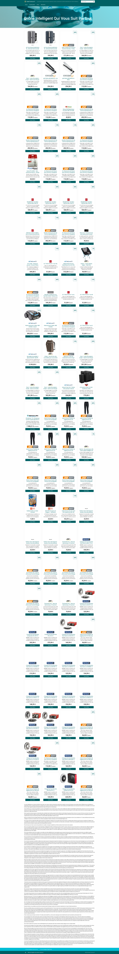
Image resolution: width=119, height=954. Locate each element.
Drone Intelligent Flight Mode (46, 949)
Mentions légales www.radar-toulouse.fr (36, 952)
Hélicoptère (43, 4)
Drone (26, 4)
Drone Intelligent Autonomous (32, 949)
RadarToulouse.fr (31, 1)
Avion (38, 4)
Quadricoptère (32, 4)
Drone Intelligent (29, 13)
